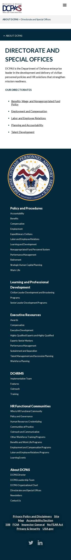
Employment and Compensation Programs (30, 447)
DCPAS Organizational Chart (24, 485)
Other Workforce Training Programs (27, 437)
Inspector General (33, 524)
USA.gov (48, 528)
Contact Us (15, 500)
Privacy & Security (28, 528)
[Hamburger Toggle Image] (64, 6)
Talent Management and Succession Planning (31, 356)
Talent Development (22, 132)
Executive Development (21, 330)
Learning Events (18, 457)
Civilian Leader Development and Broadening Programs (32, 295)
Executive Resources (25, 315)
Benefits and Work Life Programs (26, 442)
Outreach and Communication (24, 431)
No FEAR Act (55, 524)
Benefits (14, 218)
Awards (14, 320)
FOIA (16, 524)
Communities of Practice (22, 426)
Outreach (15, 388)
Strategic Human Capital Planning (26, 265)
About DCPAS (14, 35)
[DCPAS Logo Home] (12, 8)
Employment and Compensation (29, 111)
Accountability (17, 213)
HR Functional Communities (30, 406)
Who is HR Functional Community (26, 411)
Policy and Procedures (26, 208)
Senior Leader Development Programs (28, 302)
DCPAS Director (18, 474)
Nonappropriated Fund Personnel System (30, 249)
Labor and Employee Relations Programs (29, 452)
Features (14, 383)
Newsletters (16, 495)
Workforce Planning (19, 361)
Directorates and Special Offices (25, 490)
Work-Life (15, 270)
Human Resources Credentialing (26, 421)
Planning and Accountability (27, 125)
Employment (16, 228)
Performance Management (23, 254)
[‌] (31, 544)
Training (14, 394)
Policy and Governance (21, 416)
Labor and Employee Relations (28, 118)
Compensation (17, 223)
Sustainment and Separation (23, 350)
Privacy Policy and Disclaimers (32, 516)
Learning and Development (23, 244)
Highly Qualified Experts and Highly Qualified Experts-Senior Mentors (32, 338)
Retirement (15, 259)
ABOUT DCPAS (10, 19)
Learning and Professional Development (29, 284)
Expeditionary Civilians (21, 234)
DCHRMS (17, 373)
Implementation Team (21, 378)
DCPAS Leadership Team (22, 480)
